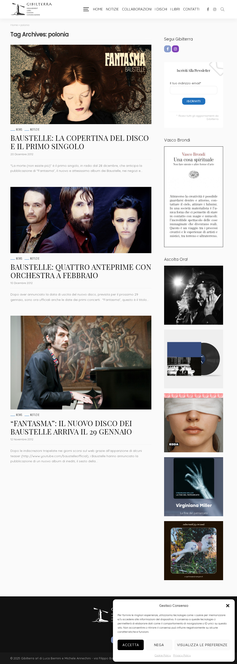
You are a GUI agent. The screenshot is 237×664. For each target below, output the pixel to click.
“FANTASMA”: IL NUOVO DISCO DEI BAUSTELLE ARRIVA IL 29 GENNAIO (71, 427)
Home (98, 9)
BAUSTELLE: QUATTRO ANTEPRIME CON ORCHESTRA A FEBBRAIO (80, 271)
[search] (222, 9)
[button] (227, 605)
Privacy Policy (182, 655)
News (19, 129)
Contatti (191, 9)
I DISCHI (161, 9)
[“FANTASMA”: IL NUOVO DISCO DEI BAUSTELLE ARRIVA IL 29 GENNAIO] (80, 362)
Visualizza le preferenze (202, 645)
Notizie (112, 9)
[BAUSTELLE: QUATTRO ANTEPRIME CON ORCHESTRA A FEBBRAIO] (80, 220)
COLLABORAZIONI (137, 9)
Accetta (130, 645)
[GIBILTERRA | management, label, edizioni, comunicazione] (33, 9)
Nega (159, 645)
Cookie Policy (163, 655)
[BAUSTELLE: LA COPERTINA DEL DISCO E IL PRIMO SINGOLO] (80, 84)
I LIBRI (175, 9)
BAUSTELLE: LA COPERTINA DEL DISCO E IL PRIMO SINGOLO (79, 142)
